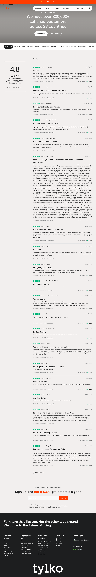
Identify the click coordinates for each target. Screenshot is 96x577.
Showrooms (66, 8)
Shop (47, 8)
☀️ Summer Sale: (48, 2)
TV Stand (61, 46)
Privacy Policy (47, 507)
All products (8, 46)
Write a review (41, 33)
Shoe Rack (91, 46)
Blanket (37, 46)
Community (56, 8)
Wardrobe (53, 46)
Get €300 (64, 498)
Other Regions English (82, 540)
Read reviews (55, 33)
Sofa (23, 46)
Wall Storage (45, 46)
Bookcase (29, 46)
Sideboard (17, 46)
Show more (38, 472)
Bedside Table (82, 46)
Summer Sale (38, 8)
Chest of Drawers (71, 46)
